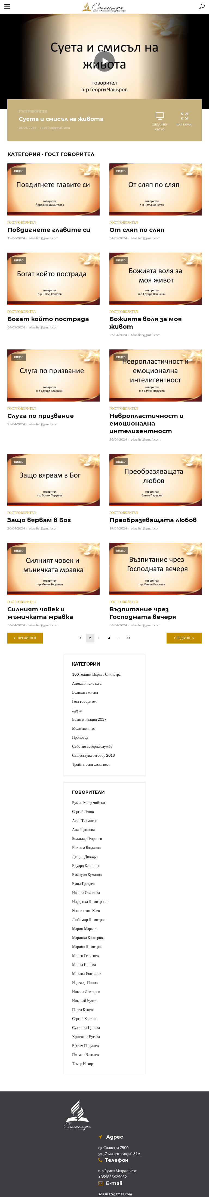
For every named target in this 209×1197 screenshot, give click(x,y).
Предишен (27, 638)
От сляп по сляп (136, 230)
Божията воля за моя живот (145, 322)
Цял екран (184, 124)
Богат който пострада (48, 319)
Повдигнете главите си (48, 230)
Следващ (182, 638)
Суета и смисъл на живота (61, 119)
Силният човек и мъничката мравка (40, 613)
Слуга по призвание (40, 416)
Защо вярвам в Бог (39, 520)
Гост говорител (33, 111)
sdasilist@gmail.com (55, 127)
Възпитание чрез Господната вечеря (142, 613)
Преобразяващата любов (153, 520)
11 (128, 638)
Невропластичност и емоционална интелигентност (146, 423)
